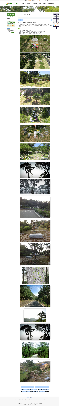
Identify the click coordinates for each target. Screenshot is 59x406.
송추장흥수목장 (40, 389)
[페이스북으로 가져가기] (27, 397)
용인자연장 (26, 391)
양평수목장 (31, 389)
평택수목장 (27, 389)
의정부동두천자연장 (46, 389)
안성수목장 (22, 389)
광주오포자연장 (41, 391)
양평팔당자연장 (36, 391)
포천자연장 (22, 391)
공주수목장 (35, 389)
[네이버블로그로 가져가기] (30, 397)
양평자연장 (31, 391)
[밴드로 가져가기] (31, 397)
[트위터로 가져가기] (28, 397)
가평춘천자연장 (46, 391)
